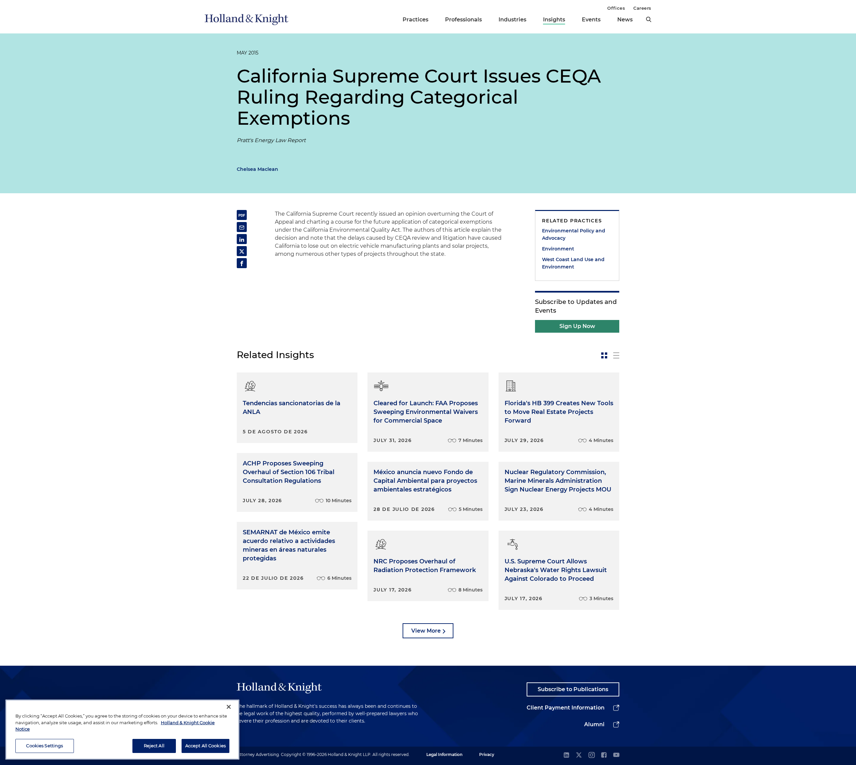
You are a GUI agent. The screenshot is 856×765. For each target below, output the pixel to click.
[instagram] (591, 755)
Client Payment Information (566, 707)
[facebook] (604, 755)
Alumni (594, 724)
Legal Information (444, 754)
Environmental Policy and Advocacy (573, 234)
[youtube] (616, 755)
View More (426, 631)
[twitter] (579, 755)
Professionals (463, 19)
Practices (415, 19)
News (625, 19)
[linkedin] (566, 755)
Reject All (154, 745)
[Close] (228, 706)
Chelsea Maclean (257, 169)
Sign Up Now (577, 326)
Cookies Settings (44, 745)
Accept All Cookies (205, 745)
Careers (642, 8)
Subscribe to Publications (573, 689)
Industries (512, 19)
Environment (558, 249)
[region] (122, 729)
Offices (616, 8)
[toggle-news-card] (604, 355)
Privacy (486, 754)
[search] (648, 19)
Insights (554, 19)
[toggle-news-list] (616, 355)
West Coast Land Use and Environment (573, 263)
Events (591, 19)
